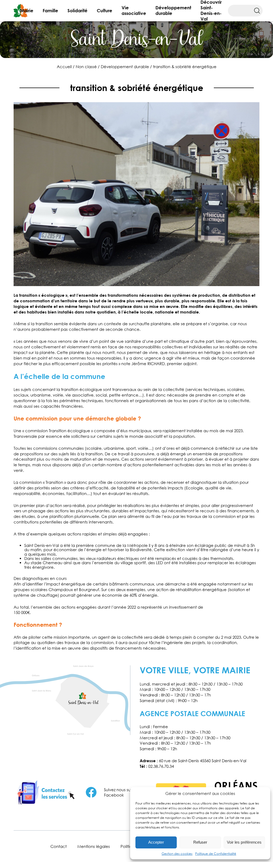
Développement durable (173, 10)
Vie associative (134, 10)
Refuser (200, 842)
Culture (104, 10)
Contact (58, 846)
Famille (50, 10)
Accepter (156, 842)
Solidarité (77, 10)
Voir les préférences (244, 842)
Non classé (86, 66)
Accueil (64, 66)
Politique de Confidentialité (215, 854)
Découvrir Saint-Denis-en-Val (211, 10)
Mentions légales (93, 846)
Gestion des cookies (177, 854)
